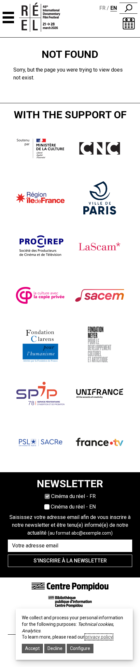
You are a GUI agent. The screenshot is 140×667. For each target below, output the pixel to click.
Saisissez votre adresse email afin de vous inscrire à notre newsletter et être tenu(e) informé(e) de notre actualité (70, 525)
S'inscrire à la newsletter (70, 561)
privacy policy (98, 637)
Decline (55, 648)
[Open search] (128, 8)
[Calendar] (128, 23)
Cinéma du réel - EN (73, 507)
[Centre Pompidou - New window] (70, 586)
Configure (80, 648)
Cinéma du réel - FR (73, 496)
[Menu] (8, 17)
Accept (32, 648)
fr (102, 8)
